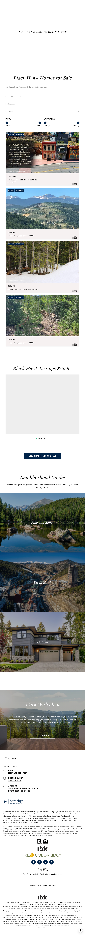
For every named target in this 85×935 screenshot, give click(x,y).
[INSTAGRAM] (39, 862)
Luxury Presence (55, 874)
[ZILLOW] (51, 862)
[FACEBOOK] (33, 862)
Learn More (48, 835)
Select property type (14, 96)
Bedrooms (10, 112)
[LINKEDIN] (45, 862)
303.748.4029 (14, 781)
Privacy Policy (51, 885)
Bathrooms (10, 104)
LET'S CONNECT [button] (42, 735)
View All (42, 680)
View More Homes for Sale (42, 456)
